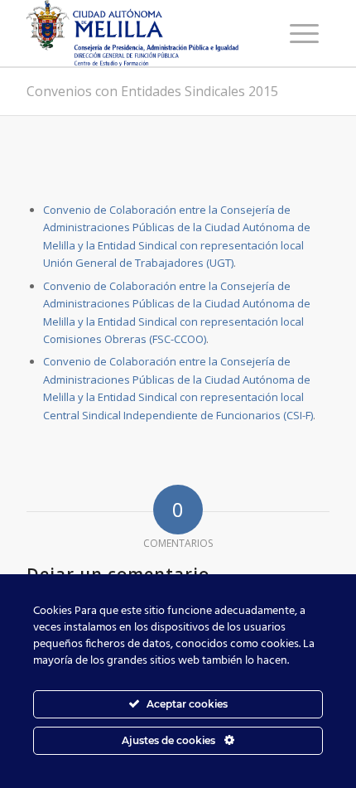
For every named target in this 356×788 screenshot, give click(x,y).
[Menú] (304, 33)
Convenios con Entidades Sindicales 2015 (152, 91)
